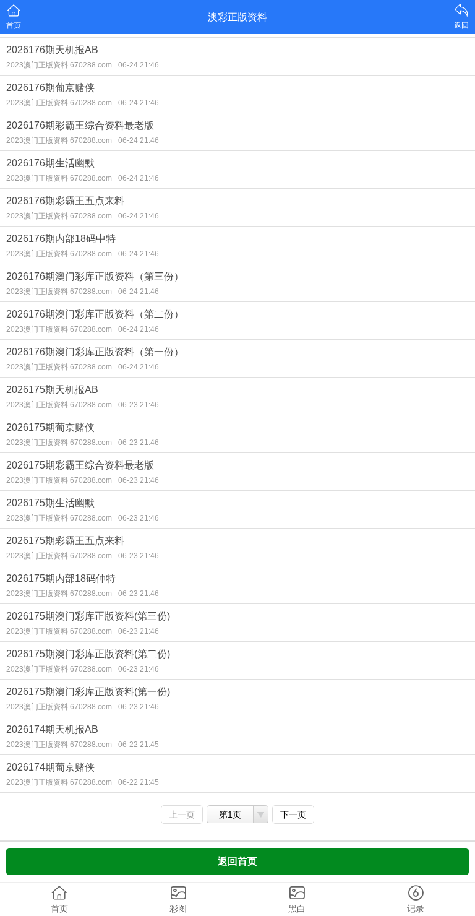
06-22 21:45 (138, 744)
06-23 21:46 (138, 404)
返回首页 (237, 861)
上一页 (182, 814)
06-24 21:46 (138, 65)
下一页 (293, 814)
